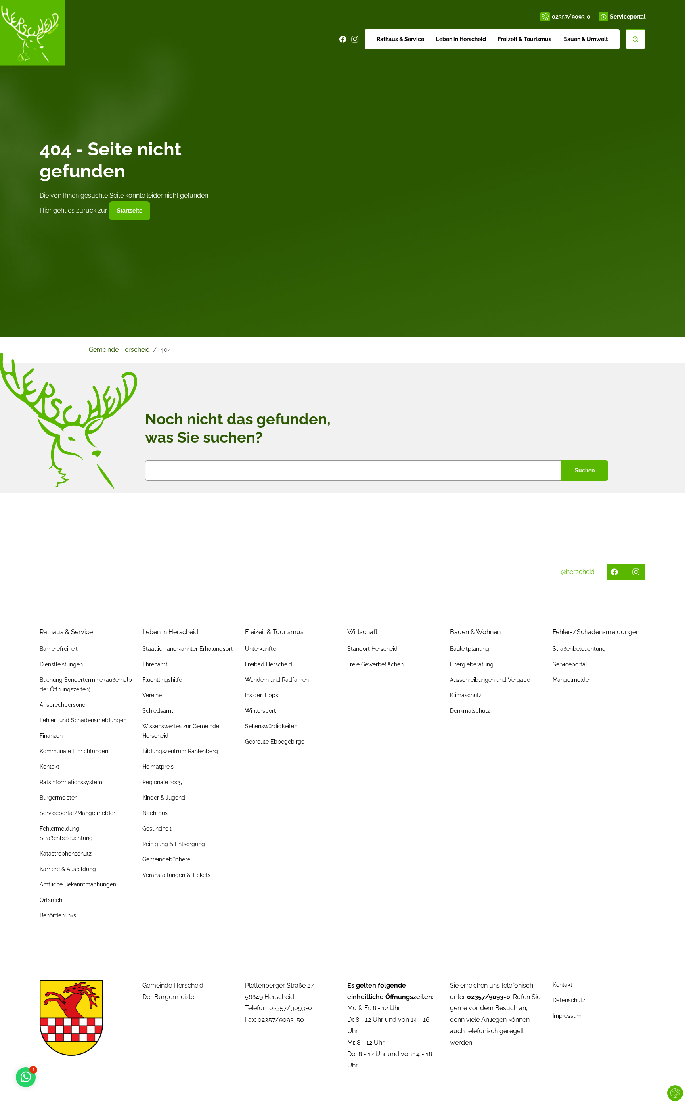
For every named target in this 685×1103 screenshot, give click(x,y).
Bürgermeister (58, 797)
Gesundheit (157, 828)
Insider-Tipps (261, 695)
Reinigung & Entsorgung (173, 844)
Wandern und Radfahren (277, 680)
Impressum (567, 1016)
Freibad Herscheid (268, 664)
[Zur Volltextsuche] (635, 39)
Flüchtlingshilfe (162, 680)
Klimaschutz (466, 695)
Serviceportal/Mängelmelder (77, 813)
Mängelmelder (572, 680)
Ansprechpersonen (64, 705)
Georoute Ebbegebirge (274, 742)
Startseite (129, 210)
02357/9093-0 (571, 16)
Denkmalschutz (470, 711)
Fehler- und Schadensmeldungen (83, 720)
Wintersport (260, 711)
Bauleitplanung (469, 649)
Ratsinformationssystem (71, 782)
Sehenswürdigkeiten (271, 726)
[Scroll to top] (667, 1085)
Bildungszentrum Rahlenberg (180, 751)
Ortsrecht (52, 900)
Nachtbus (155, 813)
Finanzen (51, 736)
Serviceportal (627, 16)
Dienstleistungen (61, 664)
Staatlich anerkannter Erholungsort (187, 649)
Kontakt (49, 766)
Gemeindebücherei (166, 859)
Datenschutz (569, 1000)
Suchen (585, 470)
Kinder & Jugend (163, 797)
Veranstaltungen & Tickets (176, 875)
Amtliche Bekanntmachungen (78, 884)
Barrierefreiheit (59, 649)
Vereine (152, 695)
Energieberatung (472, 664)
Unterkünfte (260, 649)
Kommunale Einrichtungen (74, 751)
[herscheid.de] (32, 32)
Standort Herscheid (372, 649)
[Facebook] (343, 39)
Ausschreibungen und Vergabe (490, 680)
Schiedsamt (157, 711)
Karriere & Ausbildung (68, 869)
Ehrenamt (155, 664)
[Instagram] (355, 39)
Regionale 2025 (162, 782)
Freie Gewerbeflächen (375, 664)
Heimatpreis (158, 766)
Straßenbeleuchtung (579, 649)
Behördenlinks (58, 915)
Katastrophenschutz (66, 853)
